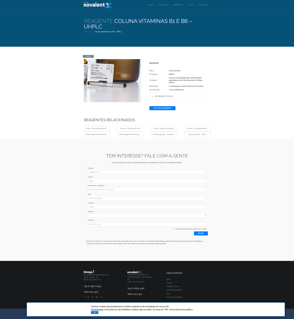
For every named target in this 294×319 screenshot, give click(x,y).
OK (95, 312)
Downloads (178, 5)
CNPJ (89, 194)
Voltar (88, 56)
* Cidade (91, 203)
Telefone (91, 220)
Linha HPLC (88, 32)
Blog (191, 5)
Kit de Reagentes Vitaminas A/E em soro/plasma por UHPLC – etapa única (131, 134)
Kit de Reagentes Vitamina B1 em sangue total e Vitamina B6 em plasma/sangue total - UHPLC (98, 134)
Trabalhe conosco (172, 286)
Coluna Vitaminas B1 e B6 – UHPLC (108, 32)
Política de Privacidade (174, 297)
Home (150, 5)
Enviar (201, 233)
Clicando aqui (97, 309)
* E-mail (90, 168)
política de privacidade (158, 244)
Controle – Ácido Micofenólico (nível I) (199, 128)
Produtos (163, 5)
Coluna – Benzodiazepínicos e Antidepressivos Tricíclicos (98, 128)
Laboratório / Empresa (96, 185)
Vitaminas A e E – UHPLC (197, 134)
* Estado (91, 211)
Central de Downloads (174, 290)
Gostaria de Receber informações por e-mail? (191, 229)
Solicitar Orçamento (162, 108)
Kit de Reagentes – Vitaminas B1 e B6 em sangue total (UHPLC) (165, 134)
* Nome (90, 177)
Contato (203, 5)
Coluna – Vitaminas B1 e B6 (130, 128)
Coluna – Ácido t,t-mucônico (164, 128)
